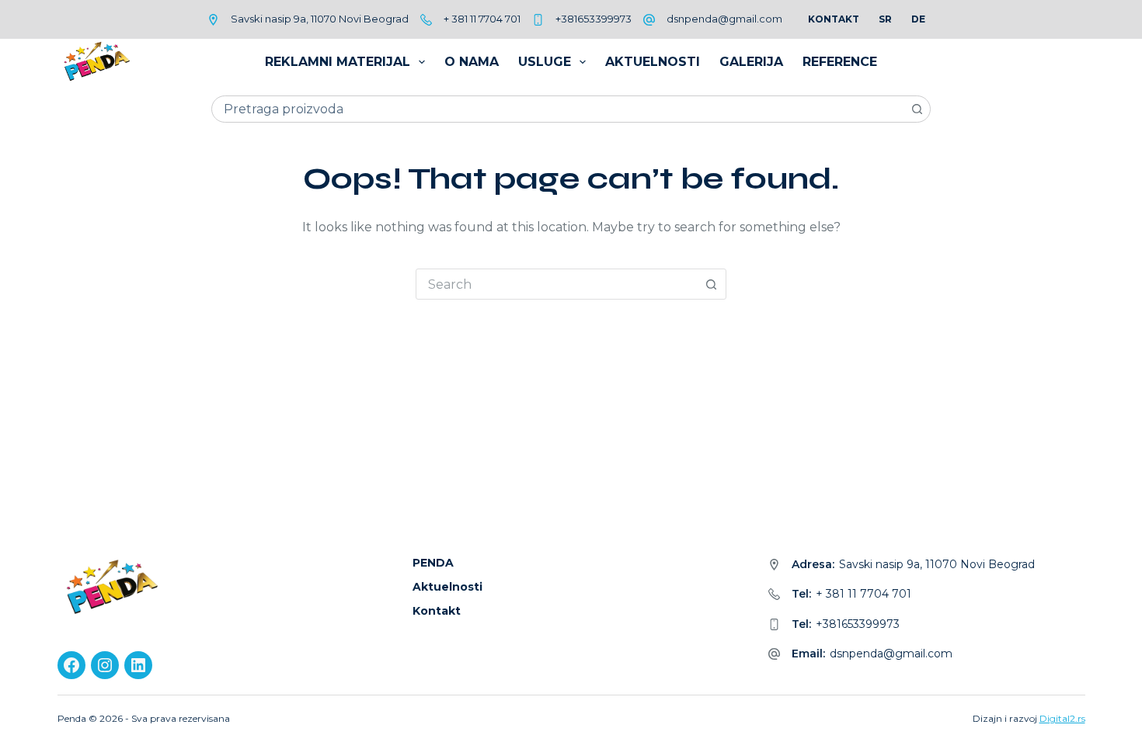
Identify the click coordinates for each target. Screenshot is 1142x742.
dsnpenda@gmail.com (724, 18)
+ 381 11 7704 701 (482, 18)
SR (885, 19)
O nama (471, 61)
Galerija (751, 61)
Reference (840, 61)
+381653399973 (593, 18)
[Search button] (917, 109)
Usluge (544, 61)
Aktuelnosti (652, 61)
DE (918, 19)
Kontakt (833, 19)
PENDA (433, 563)
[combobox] (558, 109)
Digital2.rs (1062, 718)
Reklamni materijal (337, 61)
